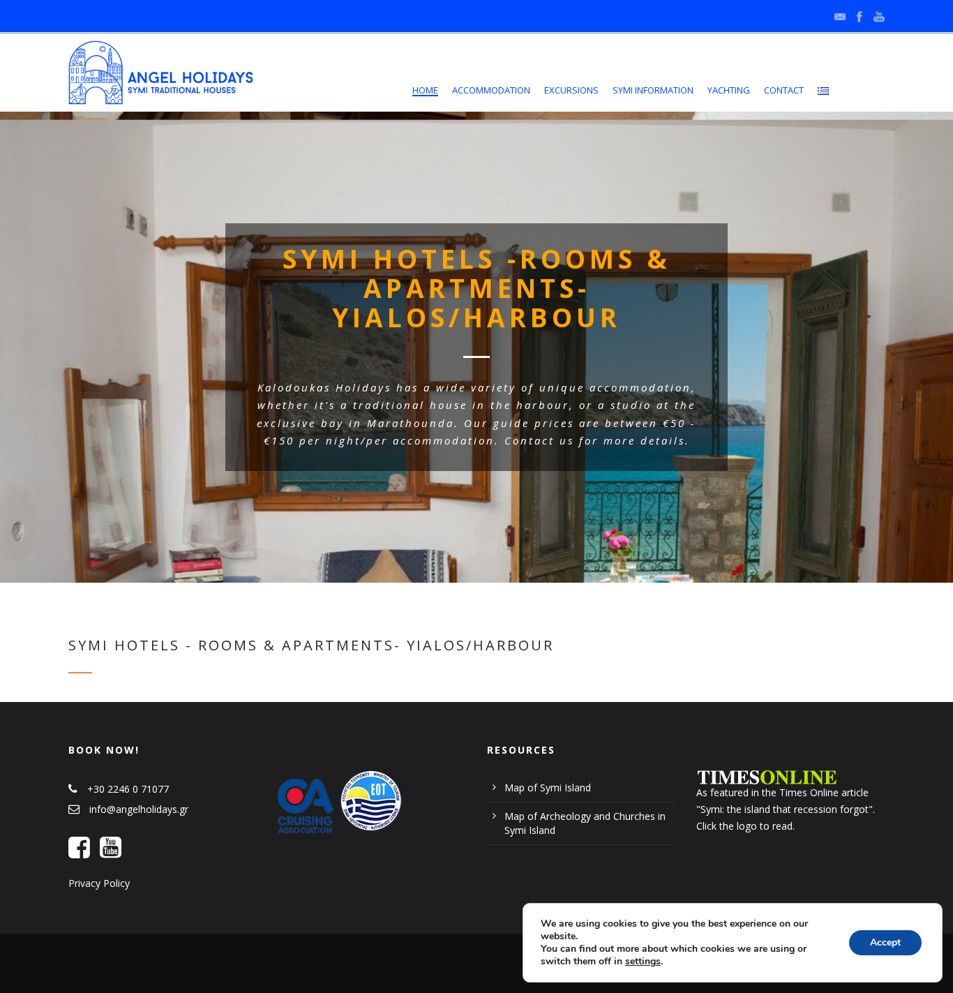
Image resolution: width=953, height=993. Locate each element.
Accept (885, 942)
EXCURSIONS (571, 90)
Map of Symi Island (547, 787)
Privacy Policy (99, 883)
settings (643, 961)
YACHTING (728, 90)
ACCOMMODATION (491, 90)
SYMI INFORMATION (653, 90)
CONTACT (784, 90)
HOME (425, 90)
